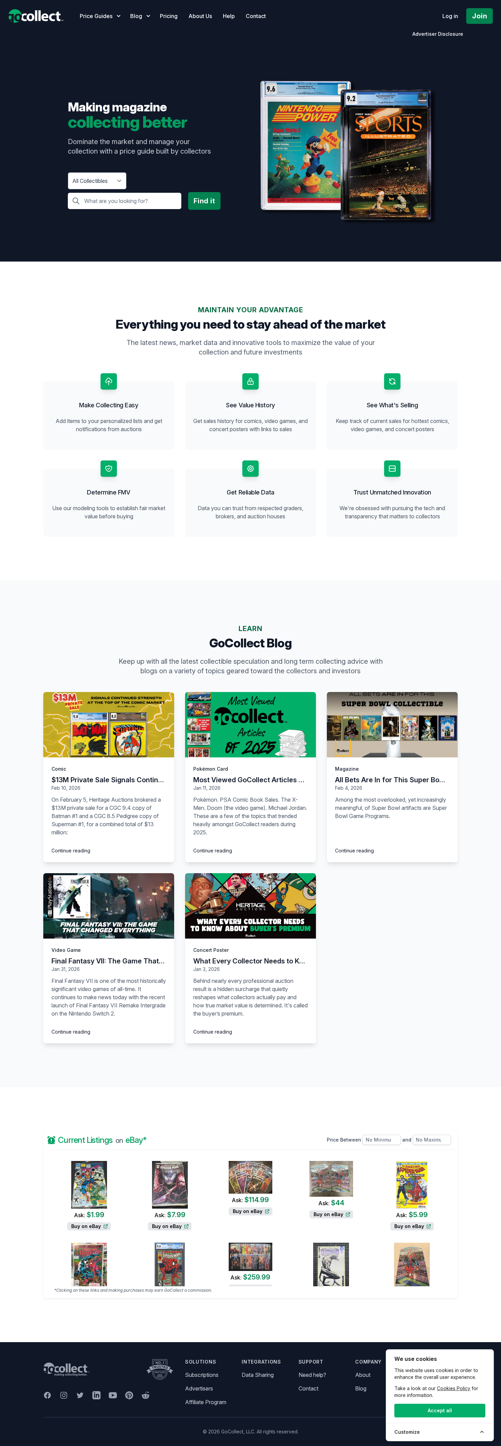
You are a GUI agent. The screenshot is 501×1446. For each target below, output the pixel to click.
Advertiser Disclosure (437, 34)
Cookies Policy (453, 1388)
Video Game (66, 950)
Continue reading (70, 850)
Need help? (312, 1374)
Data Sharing (258, 1374)
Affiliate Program (205, 1402)
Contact (256, 16)
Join (479, 16)
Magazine (347, 769)
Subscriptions (201, 1374)
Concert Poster (211, 950)
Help (229, 16)
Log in (450, 16)
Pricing (169, 16)
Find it (204, 201)
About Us (200, 16)
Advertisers (199, 1388)
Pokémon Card (210, 769)
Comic (58, 769)
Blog (360, 1388)
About (362, 1374)
